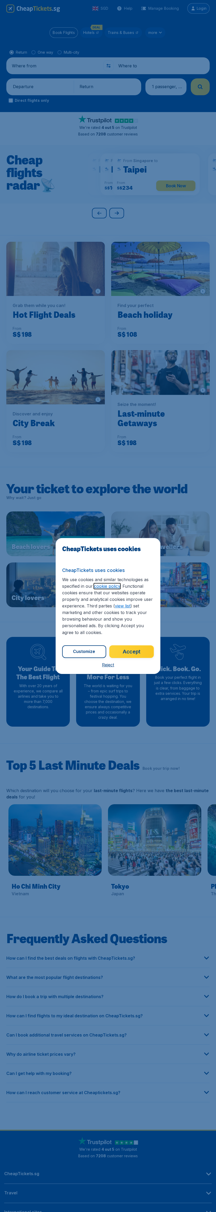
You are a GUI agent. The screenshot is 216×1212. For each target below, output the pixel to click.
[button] (108, 664)
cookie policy (107, 586)
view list (122, 605)
